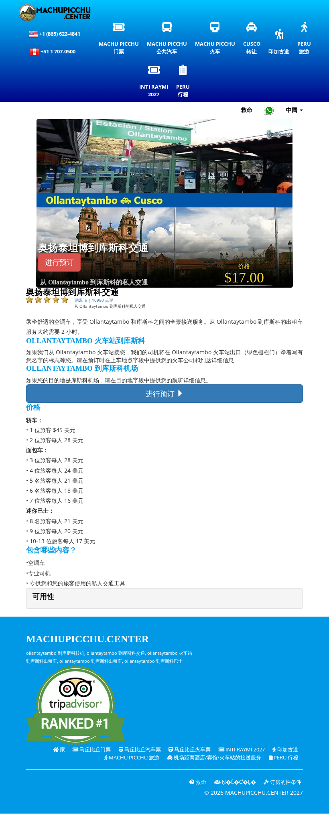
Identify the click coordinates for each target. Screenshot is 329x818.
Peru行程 (185, 83)
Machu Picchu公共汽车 (169, 40)
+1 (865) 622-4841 (59, 33)
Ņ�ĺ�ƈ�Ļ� (238, 782)
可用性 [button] (43, 597)
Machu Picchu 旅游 (133, 757)
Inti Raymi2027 (155, 83)
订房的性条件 (285, 782)
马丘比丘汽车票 (142, 749)
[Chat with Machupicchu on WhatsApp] (269, 110)
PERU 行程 (285, 757)
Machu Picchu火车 (215, 40)
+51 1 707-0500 (59, 51)
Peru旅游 (306, 40)
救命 (246, 110)
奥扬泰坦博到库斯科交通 (93, 247)
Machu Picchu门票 (119, 40)
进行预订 (59, 262)
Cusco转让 (252, 40)
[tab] (164, 598)
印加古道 (278, 43)
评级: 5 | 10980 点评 (93, 300)
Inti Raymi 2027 (244, 749)
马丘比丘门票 (94, 749)
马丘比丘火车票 (192, 749)
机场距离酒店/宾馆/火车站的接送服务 (217, 757)
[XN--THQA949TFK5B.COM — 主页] (54, 12)
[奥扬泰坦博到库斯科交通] (164, 203)
